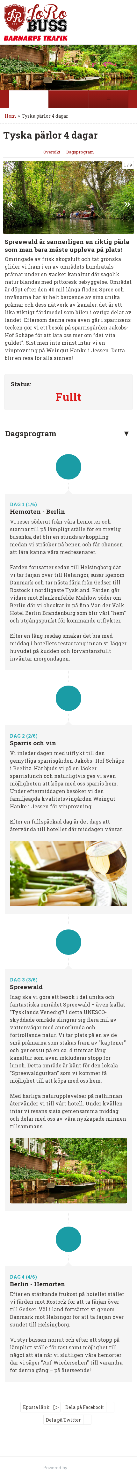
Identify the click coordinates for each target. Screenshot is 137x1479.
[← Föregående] (10, 197)
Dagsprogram (80, 151)
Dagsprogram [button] (30, 433)
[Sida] (28, 99)
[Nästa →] (127, 197)
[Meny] (108, 99)
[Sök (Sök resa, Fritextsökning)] (68, 99)
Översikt (51, 151)
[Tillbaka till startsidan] (27, 22)
